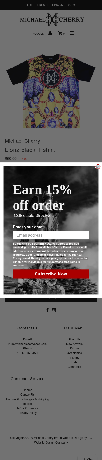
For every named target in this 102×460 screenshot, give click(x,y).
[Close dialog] (98, 166)
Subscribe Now (51, 273)
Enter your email (29, 227)
